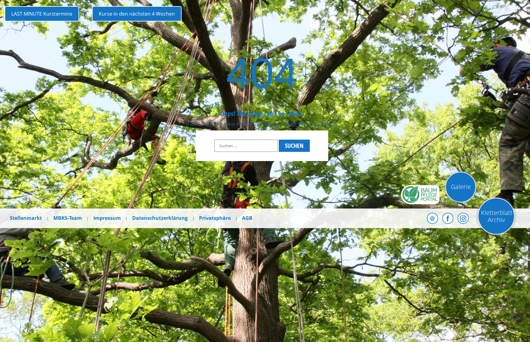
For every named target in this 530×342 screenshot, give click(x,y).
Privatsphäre (215, 218)
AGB (247, 218)
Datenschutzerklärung (160, 218)
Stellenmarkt (26, 218)
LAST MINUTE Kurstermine (41, 13)
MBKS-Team (67, 218)
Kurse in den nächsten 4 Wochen (137, 13)
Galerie (461, 186)
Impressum (107, 218)
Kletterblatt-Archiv (497, 216)
